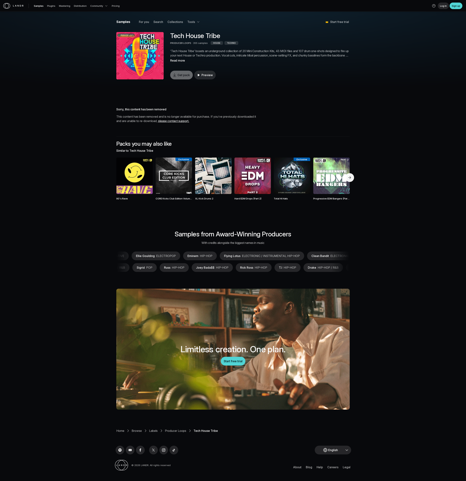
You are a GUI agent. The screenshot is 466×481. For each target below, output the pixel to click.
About (297, 467)
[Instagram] (163, 450)
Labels (153, 431)
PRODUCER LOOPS (180, 43)
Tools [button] (191, 22)
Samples (39, 5)
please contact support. (173, 121)
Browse (137, 431)
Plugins (51, 5)
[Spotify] (120, 450)
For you (144, 22)
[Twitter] (153, 450)
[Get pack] (145, 175)
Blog (309, 467)
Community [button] (96, 5)
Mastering (64, 5)
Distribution (80, 5)
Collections (175, 22)
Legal (346, 467)
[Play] (140, 56)
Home (120, 431)
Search (158, 22)
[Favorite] (124, 175)
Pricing (116, 5)
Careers (332, 467)
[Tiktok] (173, 450)
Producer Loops (175, 431)
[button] (434, 6)
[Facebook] (140, 450)
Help (320, 467)
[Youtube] (130, 450)
